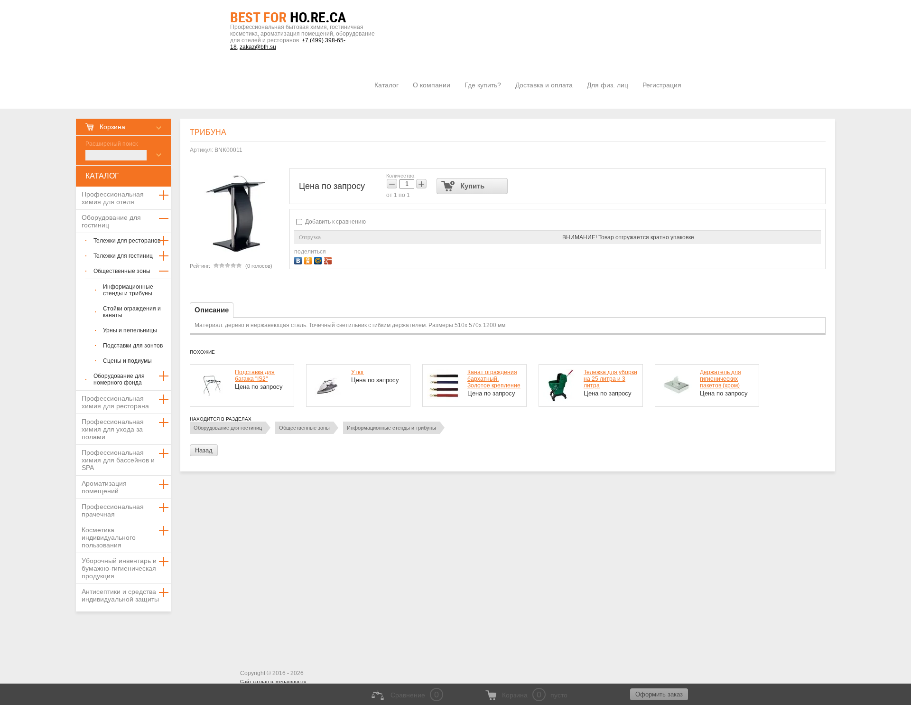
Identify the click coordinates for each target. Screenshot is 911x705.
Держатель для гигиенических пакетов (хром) (720, 379)
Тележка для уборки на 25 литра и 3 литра (610, 379)
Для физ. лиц (607, 85)
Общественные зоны (304, 428)
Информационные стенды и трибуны (391, 428)
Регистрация (661, 85)
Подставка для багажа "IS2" (255, 375)
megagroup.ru (291, 681)
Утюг (357, 372)
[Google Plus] (329, 259)
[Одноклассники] (309, 259)
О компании (431, 85)
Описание (212, 310)
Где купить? (483, 85)
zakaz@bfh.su (258, 47)
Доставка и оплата (544, 85)
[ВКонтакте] (299, 259)
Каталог (386, 85)
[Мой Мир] (319, 259)
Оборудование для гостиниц (228, 428)
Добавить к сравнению (335, 221)
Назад (204, 450)
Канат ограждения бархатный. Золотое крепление (494, 379)
